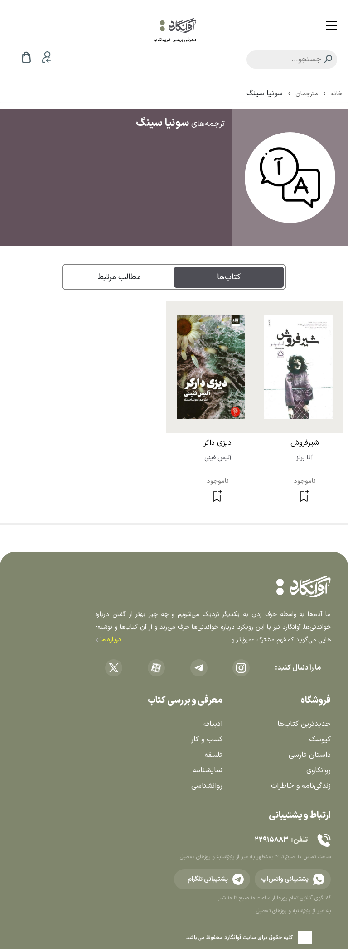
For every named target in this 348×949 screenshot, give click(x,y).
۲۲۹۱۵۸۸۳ (271, 840)
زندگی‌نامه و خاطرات (301, 785)
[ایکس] (113, 667)
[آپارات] (156, 667)
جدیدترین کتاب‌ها (304, 724)
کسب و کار (206, 739)
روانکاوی (318, 770)
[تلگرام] (199, 667)
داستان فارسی (310, 755)
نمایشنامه (207, 770)
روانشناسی (206, 785)
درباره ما (110, 640)
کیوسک (320, 739)
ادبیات (212, 724)
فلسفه (213, 755)
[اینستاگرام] (241, 667)
